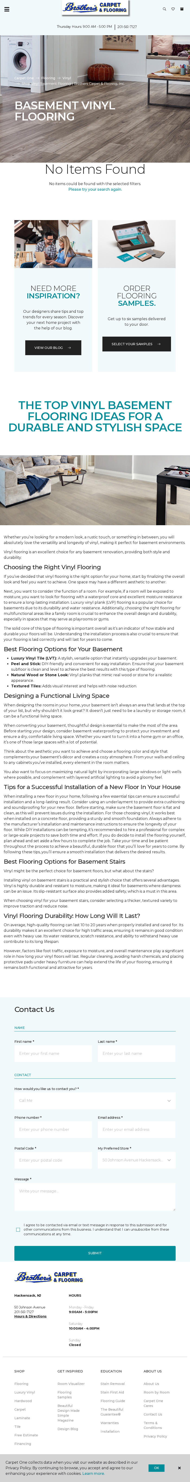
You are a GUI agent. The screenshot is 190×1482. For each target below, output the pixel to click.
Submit (95, 1253)
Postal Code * (25, 1148)
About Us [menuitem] (151, 1384)
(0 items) (182, 9)
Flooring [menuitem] (21, 1384)
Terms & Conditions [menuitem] (153, 1425)
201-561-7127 (127, 27)
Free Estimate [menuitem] (26, 1435)
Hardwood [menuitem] (23, 1401)
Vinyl (67, 78)
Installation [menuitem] (110, 1431)
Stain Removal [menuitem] (113, 1384)
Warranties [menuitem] (110, 1423)
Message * (22, 1179)
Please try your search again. (95, 189)
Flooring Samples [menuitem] (64, 1394)
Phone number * (27, 1117)
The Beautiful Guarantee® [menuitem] (112, 1411)
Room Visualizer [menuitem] (71, 1384)
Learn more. (93, 1473)
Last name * (107, 1041)
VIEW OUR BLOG (49, 348)
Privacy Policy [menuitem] (155, 1436)
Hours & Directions (30, 1316)
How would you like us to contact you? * (46, 1088)
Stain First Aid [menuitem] (112, 1392)
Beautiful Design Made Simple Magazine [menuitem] (68, 1413)
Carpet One (24, 78)
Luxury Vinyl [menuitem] (24, 1392)
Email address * (110, 1117)
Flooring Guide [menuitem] (113, 1401)
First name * (24, 1041)
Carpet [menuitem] (20, 1409)
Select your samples (132, 344)
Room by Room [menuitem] (157, 1392)
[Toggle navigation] (7, 9)
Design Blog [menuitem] (67, 1429)
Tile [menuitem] (17, 1427)
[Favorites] (173, 9)
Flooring (48, 78)
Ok (156, 1468)
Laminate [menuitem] (22, 1418)
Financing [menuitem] (22, 1444)
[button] (164, 9)
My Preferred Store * (114, 1148)
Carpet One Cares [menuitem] (153, 1403)
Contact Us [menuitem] (153, 1414)
